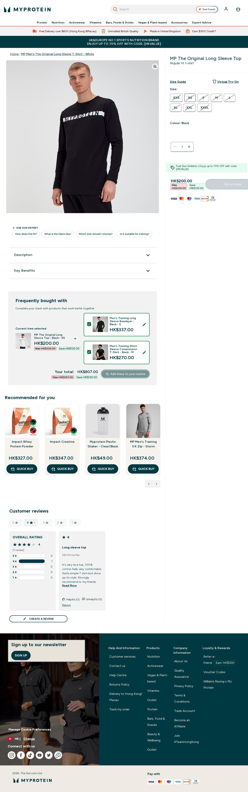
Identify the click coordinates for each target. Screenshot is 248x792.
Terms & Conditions (182, 698)
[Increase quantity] (189, 146)
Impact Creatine (62, 441)
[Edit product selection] (144, 325)
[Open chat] (58, 755)
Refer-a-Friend (218, 659)
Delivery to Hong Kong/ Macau (125, 697)
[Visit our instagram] (12, 755)
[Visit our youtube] (39, 755)
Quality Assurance (181, 673)
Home (14, 54)
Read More (69, 585)
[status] (182, 146)
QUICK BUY (25, 468)
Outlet (152, 700)
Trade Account (184, 710)
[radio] (176, 98)
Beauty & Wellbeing (153, 737)
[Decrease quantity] (175, 146)
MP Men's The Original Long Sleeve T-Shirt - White (57, 54)
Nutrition (58, 22)
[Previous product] (149, 484)
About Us (181, 661)
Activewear (77, 22)
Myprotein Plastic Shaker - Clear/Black (103, 444)
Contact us (117, 665)
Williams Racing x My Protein (217, 684)
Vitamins (95, 22)
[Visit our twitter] (49, 755)
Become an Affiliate (182, 723)
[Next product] (156, 484)
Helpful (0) (73, 599)
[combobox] (164, 9)
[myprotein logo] (27, 9)
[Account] (226, 9)
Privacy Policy (183, 686)
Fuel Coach (209, 9)
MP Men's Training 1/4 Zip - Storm (143, 444)
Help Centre (118, 675)
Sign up (21, 655)
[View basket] (238, 9)
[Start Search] (115, 9)
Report (66, 605)
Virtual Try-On (228, 81)
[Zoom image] (155, 66)
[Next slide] (159, 448)
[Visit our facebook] (21, 755)
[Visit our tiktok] (30, 755)
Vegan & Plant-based (152, 22)
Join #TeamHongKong (186, 739)
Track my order (119, 709)
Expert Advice (201, 22)
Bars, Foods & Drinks (119, 22)
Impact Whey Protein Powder (22, 444)
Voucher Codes (214, 672)
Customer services (122, 656)
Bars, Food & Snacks (156, 721)
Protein (42, 22)
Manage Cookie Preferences (30, 729)
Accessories (179, 22)
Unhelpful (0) (94, 599)
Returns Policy (119, 684)
